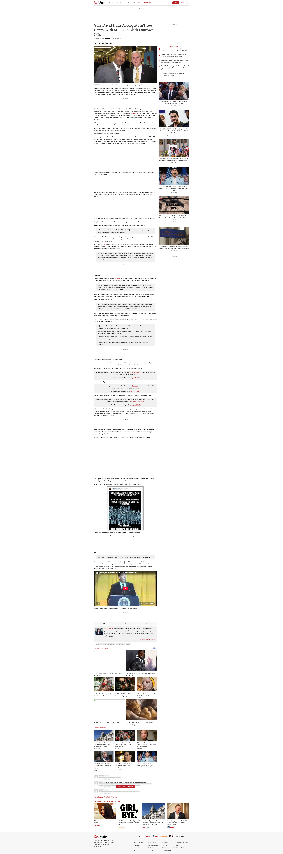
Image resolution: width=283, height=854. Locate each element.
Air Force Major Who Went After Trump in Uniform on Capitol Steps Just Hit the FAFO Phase (103, 744)
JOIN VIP (175, 2)
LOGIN (182, 2)
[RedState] (100, 2)
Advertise (165, 845)
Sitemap (178, 845)
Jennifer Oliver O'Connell (173, 105)
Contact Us (137, 845)
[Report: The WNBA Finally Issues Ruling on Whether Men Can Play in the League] (125, 735)
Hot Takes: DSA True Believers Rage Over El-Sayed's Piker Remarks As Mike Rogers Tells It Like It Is (174, 131)
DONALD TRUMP (102, 644)
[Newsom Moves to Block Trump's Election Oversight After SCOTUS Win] (174, 90)
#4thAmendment (136, 372)
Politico (103, 244)
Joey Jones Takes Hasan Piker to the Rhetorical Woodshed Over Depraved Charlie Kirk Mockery (174, 159)
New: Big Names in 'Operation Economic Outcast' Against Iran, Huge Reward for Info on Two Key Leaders (103, 766)
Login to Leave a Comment (125, 786)
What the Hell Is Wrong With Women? (103, 822)
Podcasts (120, 2)
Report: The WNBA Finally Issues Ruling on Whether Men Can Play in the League (124, 744)
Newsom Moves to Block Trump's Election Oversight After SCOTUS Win (174, 102)
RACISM (128, 644)
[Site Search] (187, 2)
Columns (151, 850)
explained (117, 278)
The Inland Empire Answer (115, 635)
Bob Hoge (139, 748)
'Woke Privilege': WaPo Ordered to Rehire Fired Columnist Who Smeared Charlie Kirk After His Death (174, 218)
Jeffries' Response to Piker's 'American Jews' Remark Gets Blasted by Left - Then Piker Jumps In (146, 766)
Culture (150, 848)
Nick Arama (96, 770)
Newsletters (180, 848)
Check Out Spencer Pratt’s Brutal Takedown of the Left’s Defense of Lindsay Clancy (177, 822)
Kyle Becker (118, 748)
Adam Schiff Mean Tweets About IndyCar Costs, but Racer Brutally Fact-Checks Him (146, 744)
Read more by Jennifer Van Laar (147, 639)
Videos (127, 2)
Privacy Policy (166, 850)
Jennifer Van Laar (99, 38)
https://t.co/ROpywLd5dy (137, 401)
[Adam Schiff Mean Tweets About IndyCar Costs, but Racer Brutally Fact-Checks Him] (147, 735)
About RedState (139, 842)
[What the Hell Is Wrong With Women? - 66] (105, 811)
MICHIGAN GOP (120, 644)
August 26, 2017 (135, 378)
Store (133, 2)
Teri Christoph (97, 748)
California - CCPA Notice (182, 842)
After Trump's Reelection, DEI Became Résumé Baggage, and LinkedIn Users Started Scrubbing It (174, 248)
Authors (111, 2)
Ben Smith (174, 250)
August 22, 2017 (135, 391)
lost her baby (136, 113)
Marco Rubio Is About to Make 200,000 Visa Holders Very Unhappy (123, 765)
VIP (135, 850)
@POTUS (135, 386)
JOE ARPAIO (111, 644)
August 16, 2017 (136, 405)
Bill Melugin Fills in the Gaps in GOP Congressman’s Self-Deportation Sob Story (129, 822)
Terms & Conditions (168, 848)
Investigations (152, 842)
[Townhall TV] (147, 3)
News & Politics (153, 845)
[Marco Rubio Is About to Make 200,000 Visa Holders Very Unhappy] (125, 756)
